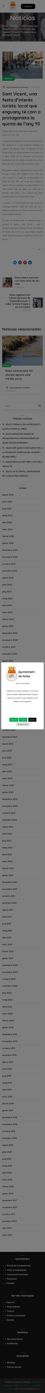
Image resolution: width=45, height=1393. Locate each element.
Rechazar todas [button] (23, 724)
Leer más (14, 720)
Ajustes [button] (32, 720)
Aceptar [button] (23, 720)
